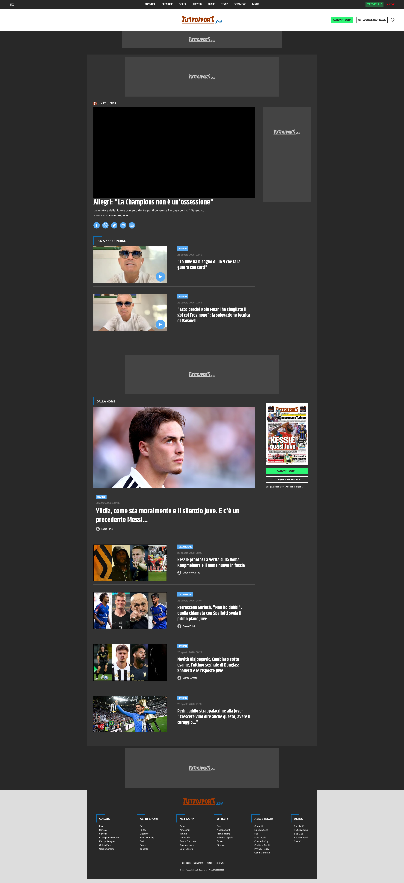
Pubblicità (299, 826)
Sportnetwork (187, 845)
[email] (123, 225)
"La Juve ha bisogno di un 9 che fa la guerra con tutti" (209, 264)
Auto (182, 826)
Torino (211, 4)
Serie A (182, 4)
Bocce (143, 845)
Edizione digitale (225, 837)
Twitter (208, 863)
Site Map (298, 833)
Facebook (185, 863)
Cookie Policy (261, 841)
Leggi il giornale (374, 20)
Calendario (167, 4)
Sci (141, 826)
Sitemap (221, 845)
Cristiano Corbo (191, 572)
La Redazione (261, 829)
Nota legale (260, 837)
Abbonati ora (286, 471)
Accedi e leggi (293, 486)
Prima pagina (223, 833)
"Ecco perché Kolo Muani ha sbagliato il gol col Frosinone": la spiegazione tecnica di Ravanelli (213, 315)
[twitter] (114, 225)
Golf (142, 841)
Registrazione (301, 829)
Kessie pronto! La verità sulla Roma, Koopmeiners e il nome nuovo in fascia (211, 562)
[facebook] (96, 225)
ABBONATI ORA (342, 20)
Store (220, 841)
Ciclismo (144, 833)
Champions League (109, 837)
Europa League (107, 841)
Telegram (219, 863)
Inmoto (183, 833)
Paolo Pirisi (107, 528)
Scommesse (240, 4)
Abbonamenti (223, 829)
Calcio (113, 103)
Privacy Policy (261, 848)
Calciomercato (185, 547)
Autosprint (185, 829)
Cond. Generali (262, 852)
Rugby (143, 829)
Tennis (224, 4)
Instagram (198, 863)
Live (392, 4)
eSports (144, 848)
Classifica (150, 4)
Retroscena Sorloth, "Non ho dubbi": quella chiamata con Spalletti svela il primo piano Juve (209, 613)
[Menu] (11, 4)
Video (103, 103)
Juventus (197, 4)
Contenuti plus (374, 4)
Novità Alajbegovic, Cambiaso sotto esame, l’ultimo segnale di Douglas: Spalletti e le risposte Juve (208, 665)
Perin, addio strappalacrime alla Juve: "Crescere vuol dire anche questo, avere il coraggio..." (213, 716)
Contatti (258, 826)
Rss (218, 826)
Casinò (255, 4)
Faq (256, 833)
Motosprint (185, 837)
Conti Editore (186, 848)
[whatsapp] (105, 225)
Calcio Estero (106, 845)
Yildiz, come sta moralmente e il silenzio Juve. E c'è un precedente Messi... (167, 515)
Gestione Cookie (262, 845)
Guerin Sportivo (188, 841)
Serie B (103, 833)
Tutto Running (147, 837)
